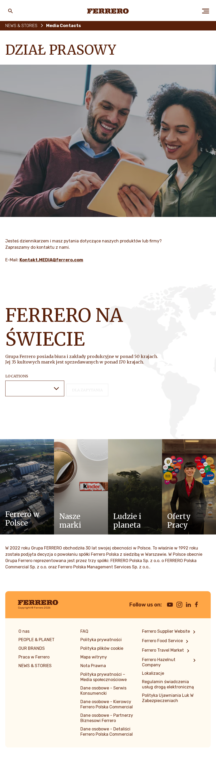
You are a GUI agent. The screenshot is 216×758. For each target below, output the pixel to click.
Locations (16, 376)
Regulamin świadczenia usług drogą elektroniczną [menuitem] (168, 684)
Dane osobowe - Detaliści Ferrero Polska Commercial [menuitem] (106, 731)
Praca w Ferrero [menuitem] (34, 657)
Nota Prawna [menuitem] (93, 665)
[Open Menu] (205, 11)
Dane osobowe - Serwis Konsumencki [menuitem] (103, 691)
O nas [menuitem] (24, 631)
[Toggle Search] (10, 11)
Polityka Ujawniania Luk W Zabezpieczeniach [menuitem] (168, 698)
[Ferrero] (108, 11)
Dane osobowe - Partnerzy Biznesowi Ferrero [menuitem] (106, 718)
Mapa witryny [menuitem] (93, 657)
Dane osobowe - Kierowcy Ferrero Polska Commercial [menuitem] (106, 704)
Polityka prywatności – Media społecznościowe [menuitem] (103, 677)
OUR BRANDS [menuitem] (31, 648)
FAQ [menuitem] (84, 631)
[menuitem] (169, 632)
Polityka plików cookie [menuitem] (101, 648)
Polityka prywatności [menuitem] (101, 639)
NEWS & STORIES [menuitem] (35, 665)
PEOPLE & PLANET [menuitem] (36, 639)
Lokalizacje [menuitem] (153, 673)
